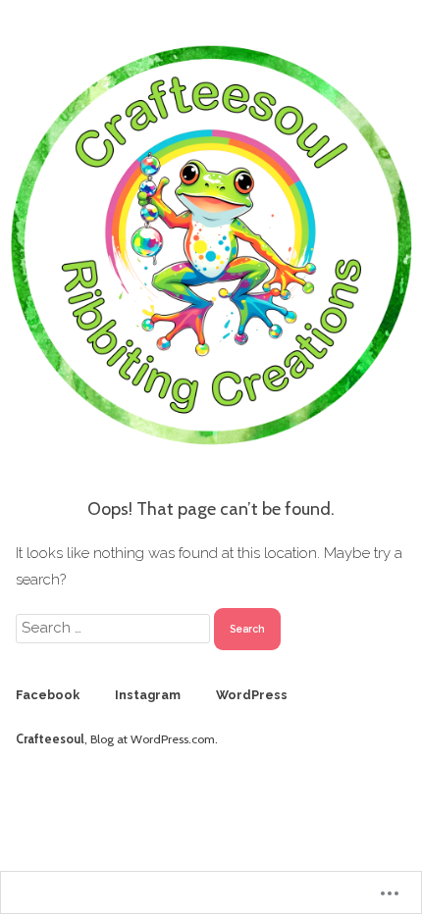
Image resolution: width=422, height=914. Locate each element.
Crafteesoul (50, 739)
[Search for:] (115, 627)
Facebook (47, 694)
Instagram (148, 694)
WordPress (252, 694)
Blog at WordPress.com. (154, 739)
